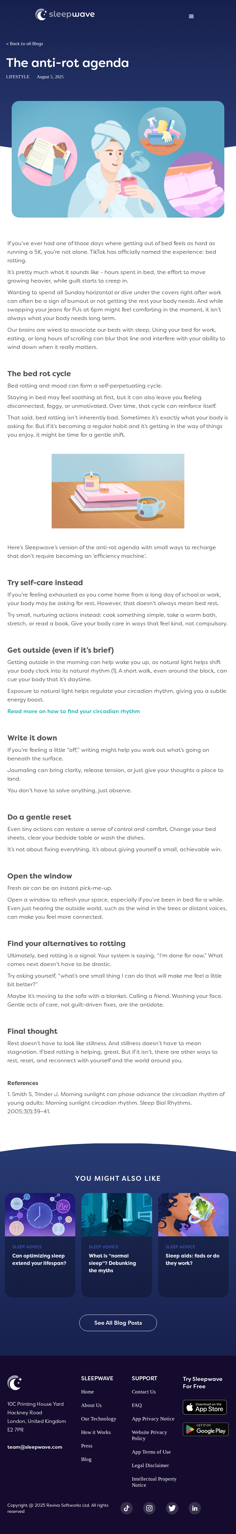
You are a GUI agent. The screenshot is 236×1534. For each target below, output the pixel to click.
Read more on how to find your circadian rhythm (73, 711)
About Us (91, 1405)
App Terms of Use (151, 1452)
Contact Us (144, 1392)
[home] (65, 13)
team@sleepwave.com (34, 1447)
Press (86, 1446)
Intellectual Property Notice (154, 1482)
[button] (191, 16)
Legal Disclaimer (150, 1465)
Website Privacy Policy (149, 1435)
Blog (86, 1459)
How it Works (96, 1432)
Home (87, 1392)
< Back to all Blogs (24, 43)
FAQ (137, 1405)
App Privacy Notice (153, 1419)
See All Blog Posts (118, 1323)
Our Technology (98, 1419)
